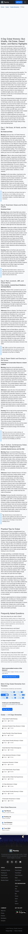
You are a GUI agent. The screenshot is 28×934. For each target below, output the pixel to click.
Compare (3, 920)
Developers (3, 918)
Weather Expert (4, 880)
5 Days (4, 695)
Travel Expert (4, 875)
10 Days (4, 697)
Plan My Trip (6, 709)
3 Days (11, 692)
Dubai (7, 7)
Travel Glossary (18, 875)
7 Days (21, 695)
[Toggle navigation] (25, 2)
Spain (16, 898)
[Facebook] (16, 861)
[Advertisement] (14, 23)
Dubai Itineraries (14, 7)
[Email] (20, 861)
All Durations (5, 692)
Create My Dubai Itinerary (10, 677)
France (16, 896)
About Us (3, 910)
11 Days (12, 697)
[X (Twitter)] (11, 861)
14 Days (20, 697)
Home (2, 7)
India (16, 901)
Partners (3, 915)
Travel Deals (18, 872)
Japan (16, 886)
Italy (16, 888)
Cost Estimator (4, 877)
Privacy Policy (9, 930)
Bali (16, 893)
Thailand (17, 891)
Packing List (4, 872)
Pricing (2, 913)
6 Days (13, 695)
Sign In (20, 2)
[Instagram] (7, 861)
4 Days (19, 692)
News (16, 877)
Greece (16, 903)
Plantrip (6, 2)
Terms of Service (18, 930)
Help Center (18, 880)
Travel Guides (18, 870)
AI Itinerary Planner (5, 870)
